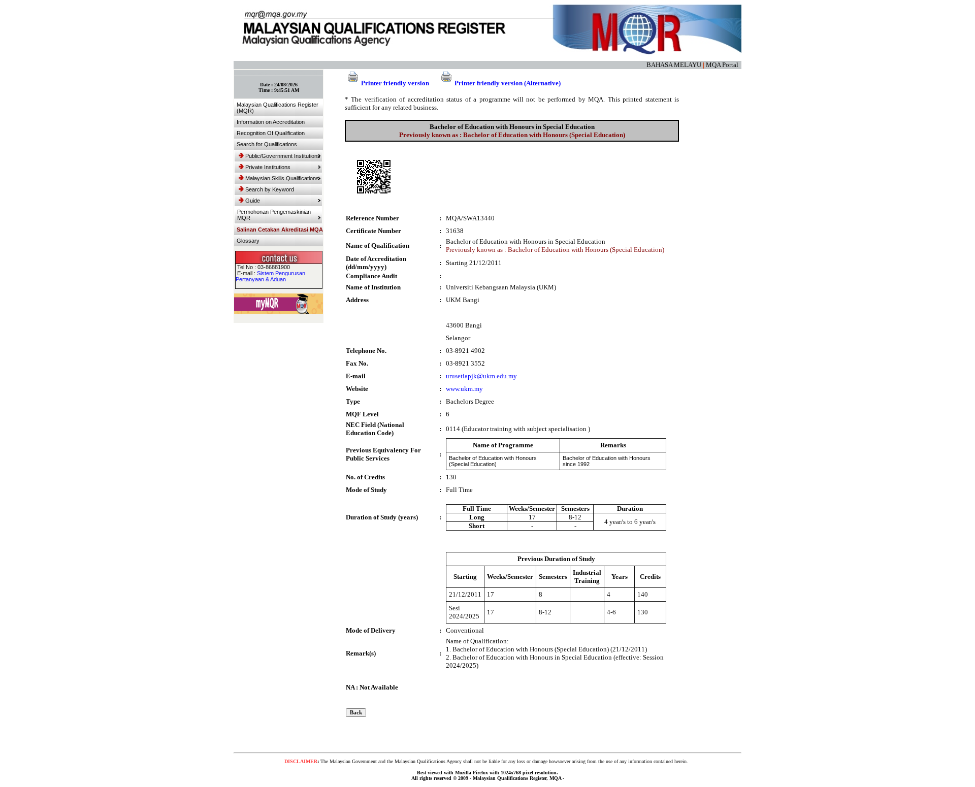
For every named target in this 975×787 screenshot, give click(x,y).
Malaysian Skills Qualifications (282, 178)
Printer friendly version (395, 83)
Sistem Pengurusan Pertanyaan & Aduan (270, 276)
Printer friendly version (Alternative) (507, 83)
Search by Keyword (269, 189)
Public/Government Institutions (282, 156)
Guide (252, 201)
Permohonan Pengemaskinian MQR (274, 215)
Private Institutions (267, 167)
